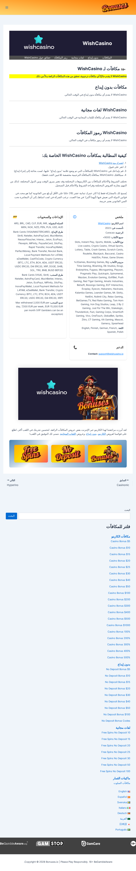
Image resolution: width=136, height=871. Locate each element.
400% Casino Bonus (118, 650)
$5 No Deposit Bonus (118, 669)
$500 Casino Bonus (119, 618)
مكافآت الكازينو (120, 536)
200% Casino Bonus (118, 638)
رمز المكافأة (60, 57)
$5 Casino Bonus (120, 541)
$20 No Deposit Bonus (117, 688)
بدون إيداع (93, 57)
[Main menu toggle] (6, 7)
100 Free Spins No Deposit (115, 771)
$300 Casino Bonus (119, 605)
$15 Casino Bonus (120, 554)
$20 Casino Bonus (119, 560)
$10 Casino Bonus (120, 547)
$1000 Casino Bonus (118, 625)
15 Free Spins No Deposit (116, 739)
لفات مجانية (77, 57)
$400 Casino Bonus (119, 612)
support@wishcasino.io (111, 353)
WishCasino (104, 223)
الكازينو (102, 433)
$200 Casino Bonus (119, 599)
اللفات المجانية (68, 433)
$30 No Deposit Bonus (117, 695)
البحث (127, 510)
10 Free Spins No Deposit (116, 732)
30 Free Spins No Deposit (115, 758)
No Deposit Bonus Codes (116, 720)
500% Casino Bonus (118, 657)
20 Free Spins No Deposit (115, 745)
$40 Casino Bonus (119, 580)
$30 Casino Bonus (119, 573)
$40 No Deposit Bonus (117, 701)
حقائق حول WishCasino (37, 57)
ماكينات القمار (121, 778)
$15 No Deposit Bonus (117, 682)
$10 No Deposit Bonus (117, 675)
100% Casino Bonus (119, 631)
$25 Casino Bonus (119, 567)
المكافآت (107, 57)
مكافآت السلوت (122, 783)
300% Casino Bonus (118, 644)
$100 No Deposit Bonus (116, 714)
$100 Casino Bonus (119, 592)
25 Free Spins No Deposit (115, 752)
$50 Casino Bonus (119, 586)
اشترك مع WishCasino (111, 163)
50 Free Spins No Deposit (115, 764)
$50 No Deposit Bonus (117, 707)
